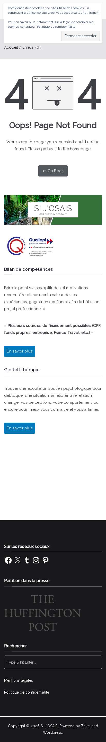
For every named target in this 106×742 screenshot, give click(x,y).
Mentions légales (18, 680)
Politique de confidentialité (26, 692)
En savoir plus (19, 428)
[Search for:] (53, 662)
